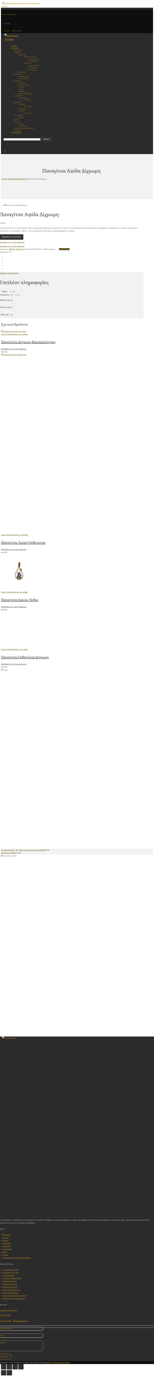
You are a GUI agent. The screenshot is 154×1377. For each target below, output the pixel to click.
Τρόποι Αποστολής (9, 1284)
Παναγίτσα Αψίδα (8, 853)
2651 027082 (6, 23)
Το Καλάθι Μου (8, 1275)
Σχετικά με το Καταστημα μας (13, 1298)
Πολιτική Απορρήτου (10, 1293)
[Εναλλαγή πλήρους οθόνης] (9, 1366)
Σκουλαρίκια (7, 1249)
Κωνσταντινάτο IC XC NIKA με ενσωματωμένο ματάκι (22, 850)
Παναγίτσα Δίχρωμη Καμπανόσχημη (28, 341)
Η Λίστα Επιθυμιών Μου (12, 1278)
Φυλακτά (22, 179)
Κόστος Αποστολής (9, 1287)
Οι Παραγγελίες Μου (10, 1273)
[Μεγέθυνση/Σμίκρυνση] (3, 1366)
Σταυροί (5, 1238)
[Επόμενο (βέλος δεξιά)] (9, 1372)
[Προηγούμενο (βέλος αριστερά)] (3, 1372)
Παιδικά (15, 179)
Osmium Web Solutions (61, 1363)
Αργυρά (5, 1255)
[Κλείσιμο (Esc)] (21, 1366)
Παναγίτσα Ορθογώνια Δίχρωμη (25, 657)
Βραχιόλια (6, 1246)
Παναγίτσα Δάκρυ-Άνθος (19, 599)
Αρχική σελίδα (6, 179)
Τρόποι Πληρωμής (9, 1281)
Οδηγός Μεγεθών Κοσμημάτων (14, 1296)
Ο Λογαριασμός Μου (10, 1270)
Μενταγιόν (6, 1235)
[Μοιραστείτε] (15, 1366)
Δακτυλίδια (6, 1243)
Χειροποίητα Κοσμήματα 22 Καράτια (16, 1258)
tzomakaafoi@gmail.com (10, 14)
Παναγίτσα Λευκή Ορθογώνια (23, 542)
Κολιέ (4, 1252)
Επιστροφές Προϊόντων (11, 1290)
